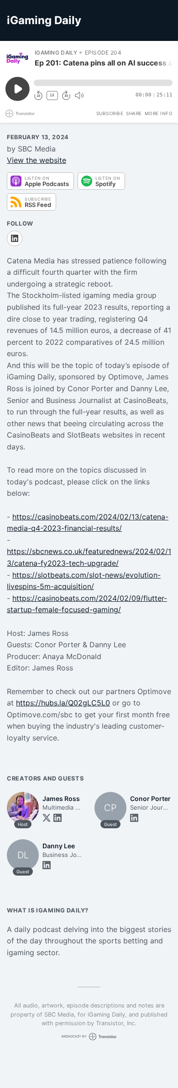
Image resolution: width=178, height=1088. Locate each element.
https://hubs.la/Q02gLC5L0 (63, 702)
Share (134, 113)
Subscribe (110, 113)
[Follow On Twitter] (46, 818)
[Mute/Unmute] (79, 95)
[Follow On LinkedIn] (14, 238)
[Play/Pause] (17, 58)
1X (52, 95)
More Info (159, 113)
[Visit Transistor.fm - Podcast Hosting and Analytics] (20, 113)
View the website (36, 160)
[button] (103, 83)
